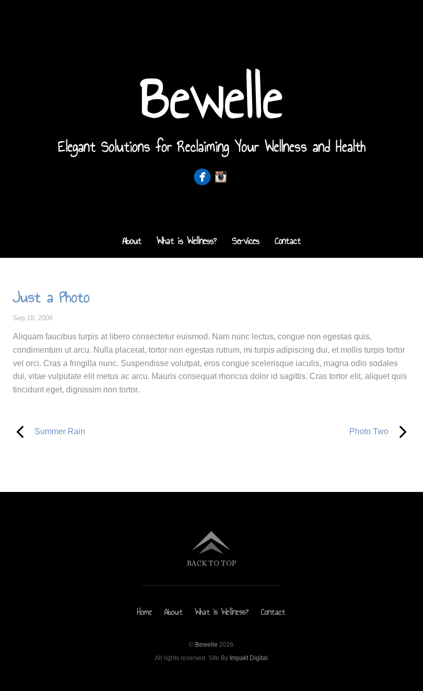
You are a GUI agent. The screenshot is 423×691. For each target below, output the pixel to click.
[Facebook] (202, 177)
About (131, 241)
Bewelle (206, 644)
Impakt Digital (249, 658)
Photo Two (305, 430)
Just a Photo (51, 297)
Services (245, 241)
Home (144, 611)
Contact (288, 241)
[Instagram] (220, 177)
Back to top (211, 562)
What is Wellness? (187, 241)
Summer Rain (49, 430)
